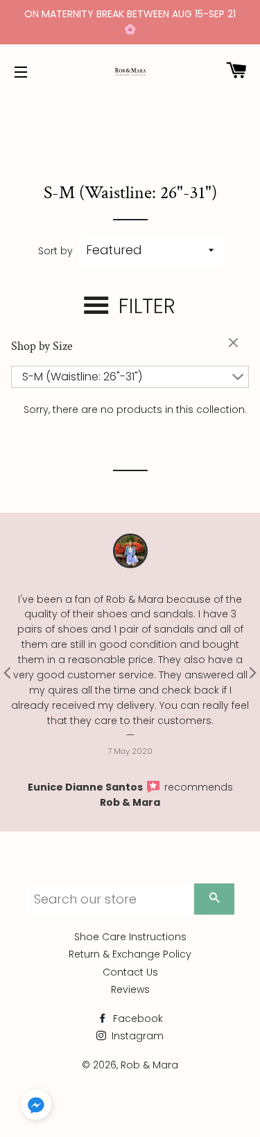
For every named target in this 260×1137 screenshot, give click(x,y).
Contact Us (130, 972)
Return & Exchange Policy (130, 954)
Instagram (136, 1036)
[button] (36, 1107)
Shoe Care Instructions (130, 937)
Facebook (136, 1018)
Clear (235, 344)
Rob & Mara (130, 802)
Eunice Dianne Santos (86, 787)
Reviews (130, 989)
